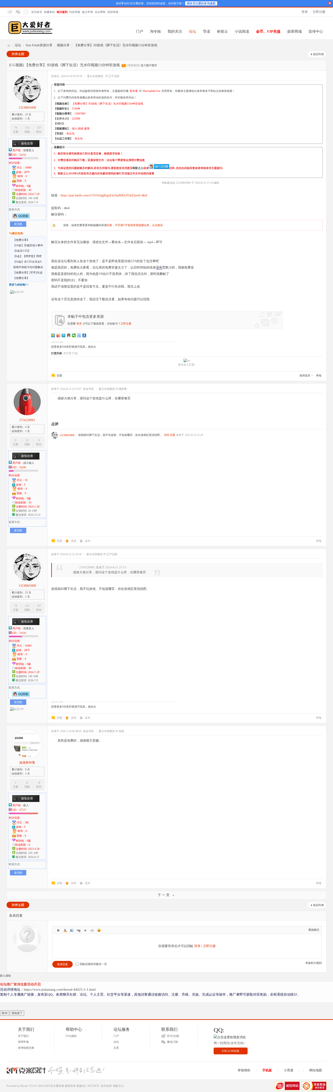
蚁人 (26, 805)
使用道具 (304, 375)
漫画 (159, 267)
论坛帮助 (100, 12)
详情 (166, 435)
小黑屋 (288, 1070)
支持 (74, 540)
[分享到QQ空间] (53, 335)
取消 (4, 1013)
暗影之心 (138, 168)
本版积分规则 (313, 963)
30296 (22, 467)
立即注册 (319, 12)
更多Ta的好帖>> (19, 284)
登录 (305, 12)
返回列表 (318, 54)
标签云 (222, 31)
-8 (39, 782)
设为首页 (36, 12)
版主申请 (87, 12)
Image (72, 930)
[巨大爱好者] (30, 33)
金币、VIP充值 (268, 31)
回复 (59, 375)
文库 (116, 1047)
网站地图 (315, 1070)
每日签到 (62, 12)
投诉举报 (112, 12)
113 (27, 127)
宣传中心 (316, 31)
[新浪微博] (10, 12)
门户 (139, 31)
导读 (206, 31)
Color (65, 930)
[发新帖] (18, 54)
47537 (22, 809)
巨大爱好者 (8, 45)
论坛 (192, 31)
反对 (87, 540)
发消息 (18, 224)
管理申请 (23, 1041)
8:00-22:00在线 (230, 1051)
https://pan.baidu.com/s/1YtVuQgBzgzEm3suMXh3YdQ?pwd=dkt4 (104, 195)
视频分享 (63, 45)
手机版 (267, 1070)
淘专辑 (155, 31)
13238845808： (68, 435)
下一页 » (166, 895)
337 (39, 127)
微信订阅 (172, 1041)
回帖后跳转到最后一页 (93, 964)
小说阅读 (242, 31)
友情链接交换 (26, 1047)
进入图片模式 (149, 65)
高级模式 (313, 929)
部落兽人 (28, 150)
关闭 (329, 3)
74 (15, 127)
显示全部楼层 (95, 76)
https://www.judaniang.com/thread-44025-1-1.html (60, 989)
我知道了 (17, 1013)
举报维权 (244, 1070)
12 (27, 440)
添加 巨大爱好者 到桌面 (201, 3)
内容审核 (74, 12)
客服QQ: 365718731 (87, 1085)
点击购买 (157, 225)
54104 (22, 154)
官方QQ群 (173, 1036)
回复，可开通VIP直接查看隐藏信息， (129, 225)
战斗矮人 (28, 462)
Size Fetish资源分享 (39, 45)
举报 (318, 375)
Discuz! (24, 1085)
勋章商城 (294, 31)
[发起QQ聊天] (21, 217)
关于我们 (23, 1036)
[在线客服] (26, 12)
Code (92, 930)
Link (78, 930)
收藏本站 (49, 12)
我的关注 (175, 31)
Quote (85, 930)
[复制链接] (133, 65)
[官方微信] (18, 12)
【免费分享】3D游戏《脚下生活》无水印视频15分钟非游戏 (115, 45)
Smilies (99, 930)
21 (27, 782)
